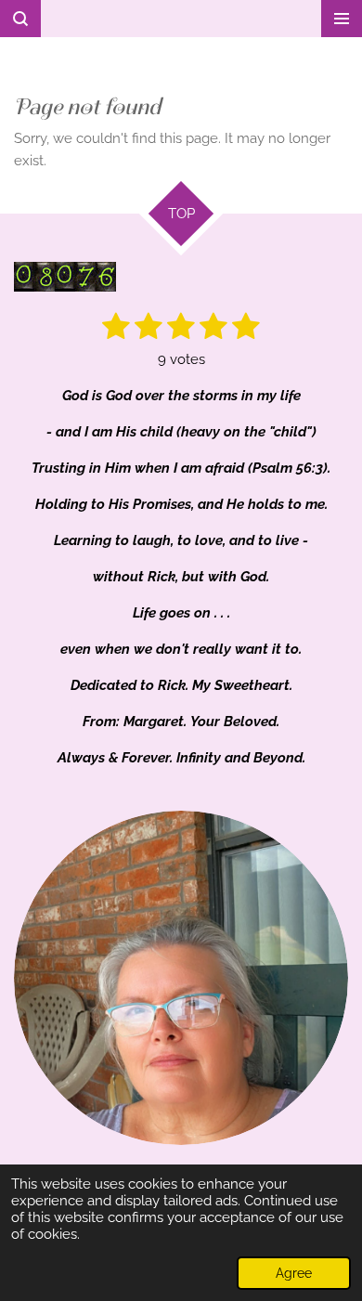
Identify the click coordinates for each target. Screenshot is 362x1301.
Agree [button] (294, 1273)
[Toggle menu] (341, 18)
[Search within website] (20, 18)
